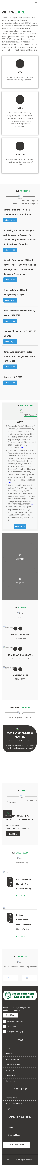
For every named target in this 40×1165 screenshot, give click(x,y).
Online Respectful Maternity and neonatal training (23, 884)
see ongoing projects (28, 200)
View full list (30, 415)
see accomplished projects (25, 203)
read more (20, 895)
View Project (10, 220)
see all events (30, 800)
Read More (12, 834)
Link (21, 447)
